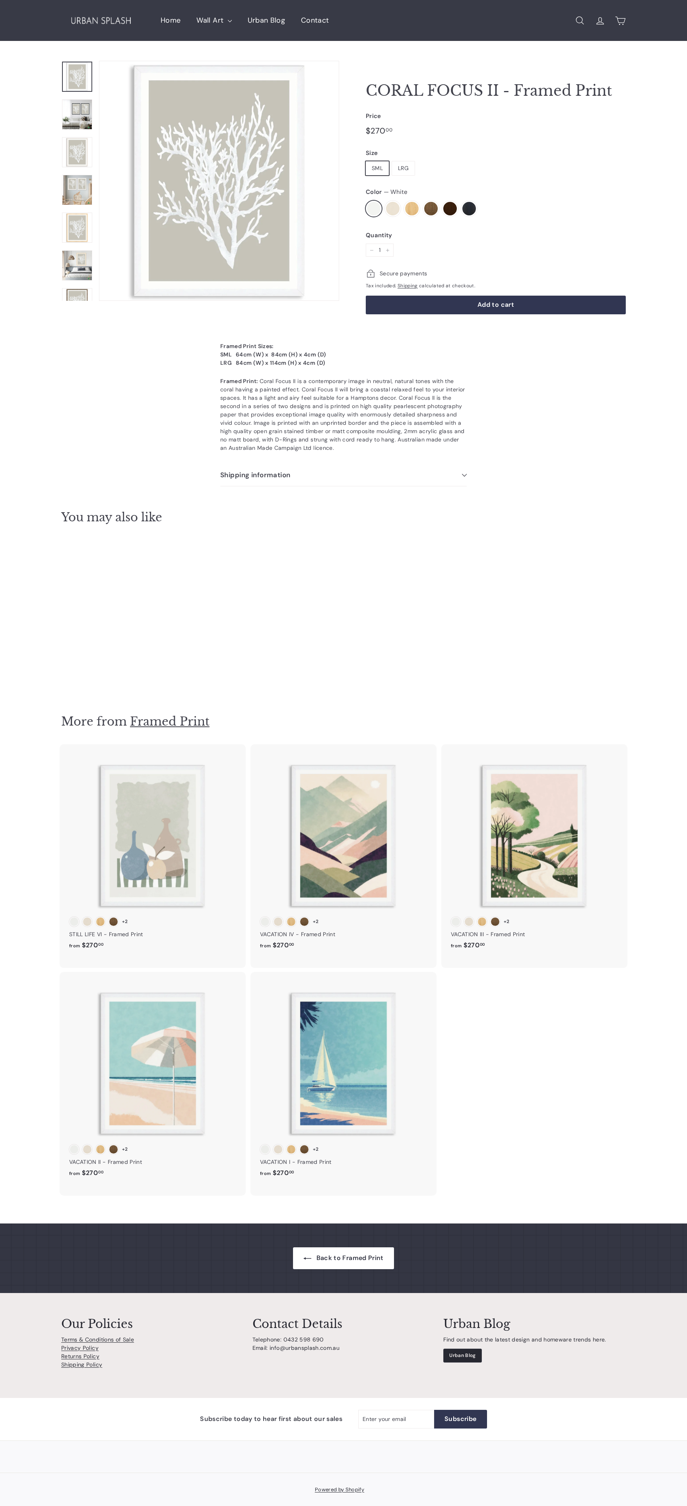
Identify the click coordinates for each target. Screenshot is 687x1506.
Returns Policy (80, 1356)
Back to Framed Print (348, 1258)
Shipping (408, 286)
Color (387, 192)
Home (170, 20)
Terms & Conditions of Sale (97, 1339)
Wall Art (210, 20)
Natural (412, 209)
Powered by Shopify (339, 1489)
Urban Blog (266, 20)
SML (377, 168)
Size (372, 153)
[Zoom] (219, 180)
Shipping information (255, 474)
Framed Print (170, 721)
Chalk (393, 209)
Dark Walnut (450, 209)
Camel (431, 209)
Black (469, 209)
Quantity (379, 235)
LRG (403, 168)
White (374, 209)
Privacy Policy (80, 1347)
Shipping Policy (81, 1364)
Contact (315, 20)
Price (373, 116)
